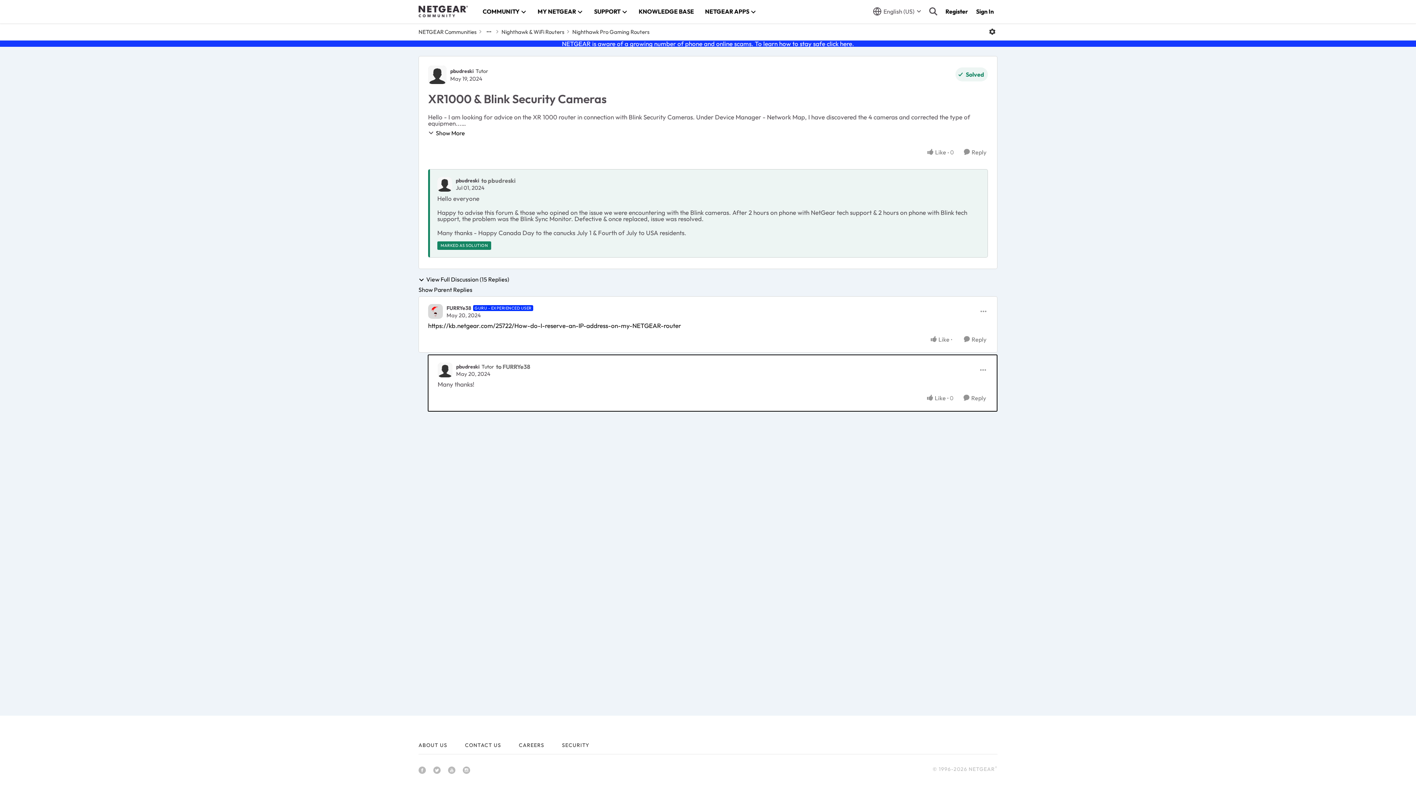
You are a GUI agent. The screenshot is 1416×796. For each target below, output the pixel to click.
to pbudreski (498, 181)
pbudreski (462, 71)
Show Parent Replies (445, 290)
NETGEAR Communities (447, 31)
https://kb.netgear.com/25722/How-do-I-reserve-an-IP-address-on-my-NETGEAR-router (554, 325)
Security (575, 745)
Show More (450, 133)
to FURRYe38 (513, 367)
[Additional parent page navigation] (489, 32)
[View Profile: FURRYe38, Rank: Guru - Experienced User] (435, 311)
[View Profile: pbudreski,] (444, 184)
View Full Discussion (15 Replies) (467, 279)
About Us (433, 745)
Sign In (985, 11)
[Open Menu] (992, 32)
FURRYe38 (459, 308)
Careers (531, 745)
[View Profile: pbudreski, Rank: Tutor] (437, 75)
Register (956, 11)
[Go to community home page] (443, 11)
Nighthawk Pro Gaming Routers (610, 31)
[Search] (933, 11)
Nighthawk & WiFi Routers (533, 31)
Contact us (483, 745)
